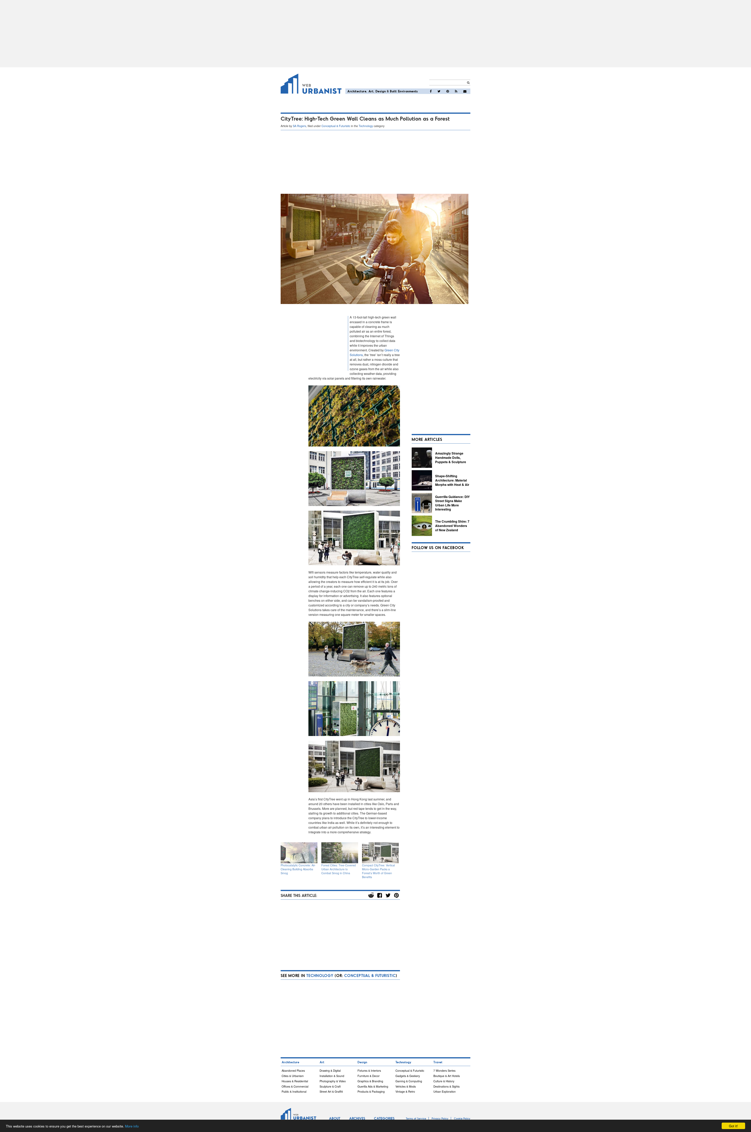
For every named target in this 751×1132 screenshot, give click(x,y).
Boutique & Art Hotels (446, 1076)
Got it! (733, 1125)
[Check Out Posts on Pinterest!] (447, 91)
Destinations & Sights (446, 1086)
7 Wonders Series (444, 1070)
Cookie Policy (462, 1118)
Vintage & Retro (405, 1091)
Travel (437, 1062)
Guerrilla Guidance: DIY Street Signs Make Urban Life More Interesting (452, 503)
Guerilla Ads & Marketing (373, 1086)
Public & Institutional (294, 1091)
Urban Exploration (444, 1091)
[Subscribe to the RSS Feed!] (456, 91)
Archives (357, 1118)
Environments (408, 91)
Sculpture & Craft (330, 1086)
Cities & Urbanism (293, 1076)
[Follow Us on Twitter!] (439, 91)
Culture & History (443, 1081)
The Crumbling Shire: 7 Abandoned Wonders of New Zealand (452, 525)
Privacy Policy (440, 1118)
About (334, 1118)
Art (371, 91)
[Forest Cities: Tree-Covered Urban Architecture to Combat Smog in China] (339, 852)
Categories (384, 1118)
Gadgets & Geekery (407, 1076)
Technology (366, 126)
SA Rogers (299, 126)
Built (393, 91)
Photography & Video (333, 1081)
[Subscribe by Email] (464, 91)
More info (132, 1126)
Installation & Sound (332, 1076)
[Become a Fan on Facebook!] (431, 91)
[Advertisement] (375, 33)
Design (381, 91)
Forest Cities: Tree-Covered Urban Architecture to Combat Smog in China (338, 869)
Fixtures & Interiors (369, 1070)
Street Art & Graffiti (331, 1091)
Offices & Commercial (295, 1086)
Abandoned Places (293, 1070)
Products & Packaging (371, 1091)
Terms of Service (416, 1118)
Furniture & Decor (369, 1076)
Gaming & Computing (408, 1081)
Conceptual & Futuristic (336, 126)
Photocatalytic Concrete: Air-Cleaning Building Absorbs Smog (298, 869)
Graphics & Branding (370, 1081)
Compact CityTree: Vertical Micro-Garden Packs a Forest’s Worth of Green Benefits (378, 871)
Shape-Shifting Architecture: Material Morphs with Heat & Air (452, 480)
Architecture (356, 91)
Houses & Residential (295, 1081)
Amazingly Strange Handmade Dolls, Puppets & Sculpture (450, 457)
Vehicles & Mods (405, 1086)
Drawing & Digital (330, 1070)
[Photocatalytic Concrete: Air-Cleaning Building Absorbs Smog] (299, 852)
